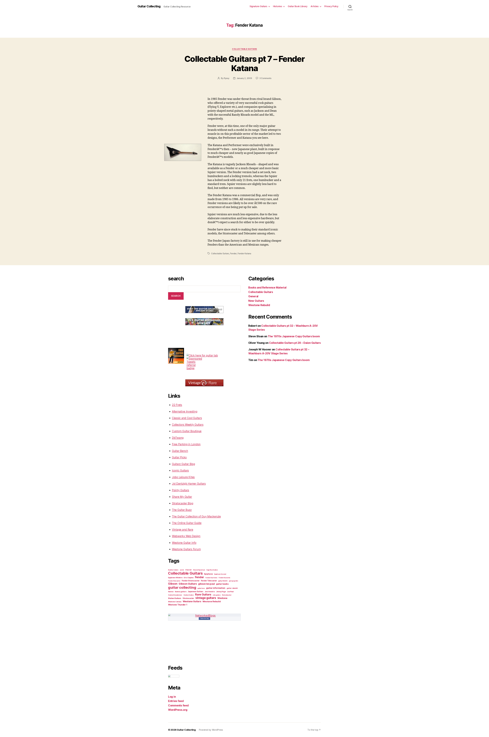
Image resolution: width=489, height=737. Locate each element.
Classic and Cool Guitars (187, 418)
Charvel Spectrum (199, 570)
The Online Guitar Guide (186, 523)
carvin (182, 570)
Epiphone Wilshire (175, 578)
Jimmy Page (221, 592)
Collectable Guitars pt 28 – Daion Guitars (295, 342)
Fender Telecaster (209, 581)
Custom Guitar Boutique (186, 431)
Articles (315, 6)
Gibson (172, 583)
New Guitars (256, 300)
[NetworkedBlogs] (204, 615)
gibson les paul (206, 583)
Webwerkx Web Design (186, 536)
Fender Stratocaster (191, 581)
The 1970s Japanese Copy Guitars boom (294, 336)
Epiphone (208, 574)
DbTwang (178, 437)
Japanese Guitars (195, 592)
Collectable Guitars (244, 49)
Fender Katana (244, 253)
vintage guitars (205, 598)
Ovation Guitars (189, 595)
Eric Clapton (189, 578)
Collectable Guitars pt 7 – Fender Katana (244, 63)
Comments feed (178, 705)
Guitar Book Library (297, 6)
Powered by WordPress (211, 729)
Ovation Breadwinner (175, 595)
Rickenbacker (227, 595)
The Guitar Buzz (182, 509)
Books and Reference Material (267, 287)
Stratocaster (188, 598)
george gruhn (233, 581)
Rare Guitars (203, 594)
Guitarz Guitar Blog (183, 464)
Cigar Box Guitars (212, 570)
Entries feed (176, 701)
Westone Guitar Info (184, 542)
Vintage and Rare (182, 529)
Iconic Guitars (180, 470)
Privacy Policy (331, 6)
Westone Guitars (192, 601)
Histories (277, 6)
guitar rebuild (232, 588)
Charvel (188, 570)
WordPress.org (177, 709)
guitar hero (201, 588)
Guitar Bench (180, 450)
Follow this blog (204, 618)
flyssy (226, 78)
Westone (222, 598)
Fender (233, 253)
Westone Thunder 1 (177, 605)
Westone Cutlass (174, 602)
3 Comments (265, 78)
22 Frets (177, 404)
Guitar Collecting (149, 6)
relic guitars (217, 595)
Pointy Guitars (180, 490)
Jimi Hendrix (210, 592)
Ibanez (170, 592)
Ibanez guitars (180, 592)
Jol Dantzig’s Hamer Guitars (189, 483)
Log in (172, 696)
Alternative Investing (184, 411)
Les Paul (230, 592)
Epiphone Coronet (220, 574)
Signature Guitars (258, 6)
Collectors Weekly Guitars (187, 424)
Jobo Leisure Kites (183, 477)
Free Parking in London (186, 444)
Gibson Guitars (188, 583)
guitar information (215, 588)
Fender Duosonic (224, 578)
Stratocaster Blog (182, 503)
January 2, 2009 (244, 78)
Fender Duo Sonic (211, 578)
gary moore (222, 581)
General (253, 296)
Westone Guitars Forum (186, 549)
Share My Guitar (182, 496)
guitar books (222, 584)
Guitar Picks (179, 457)
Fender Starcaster (174, 581)
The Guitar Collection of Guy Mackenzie (196, 516)
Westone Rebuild (211, 601)
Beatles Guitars (173, 570)
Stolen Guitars (174, 598)
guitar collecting (182, 587)
